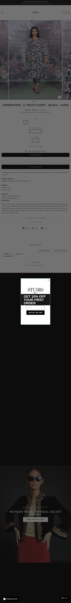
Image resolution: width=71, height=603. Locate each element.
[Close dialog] (48, 280)
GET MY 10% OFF (36, 313)
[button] (10, 599)
